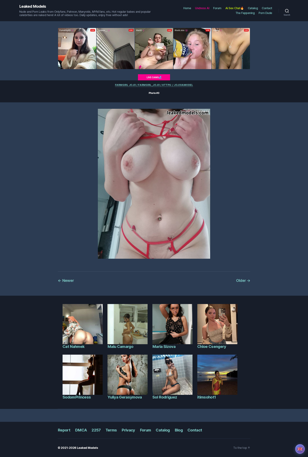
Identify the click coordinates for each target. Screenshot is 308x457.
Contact (267, 8)
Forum (217, 8)
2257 (96, 430)
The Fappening (245, 13)
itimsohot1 (206, 397)
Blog (179, 430)
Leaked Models (32, 6)
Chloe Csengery (211, 346)
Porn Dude (265, 13)
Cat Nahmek (74, 346)
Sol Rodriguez (164, 397)
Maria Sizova (163, 346)
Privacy (128, 430)
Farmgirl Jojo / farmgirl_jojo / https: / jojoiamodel (154, 85)
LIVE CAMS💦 (154, 77)
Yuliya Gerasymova (124, 397)
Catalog (253, 8)
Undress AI (202, 8)
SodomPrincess (77, 397)
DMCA (81, 430)
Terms (111, 430)
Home (187, 8)
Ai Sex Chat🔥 (234, 8)
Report (64, 430)
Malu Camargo (120, 346)
